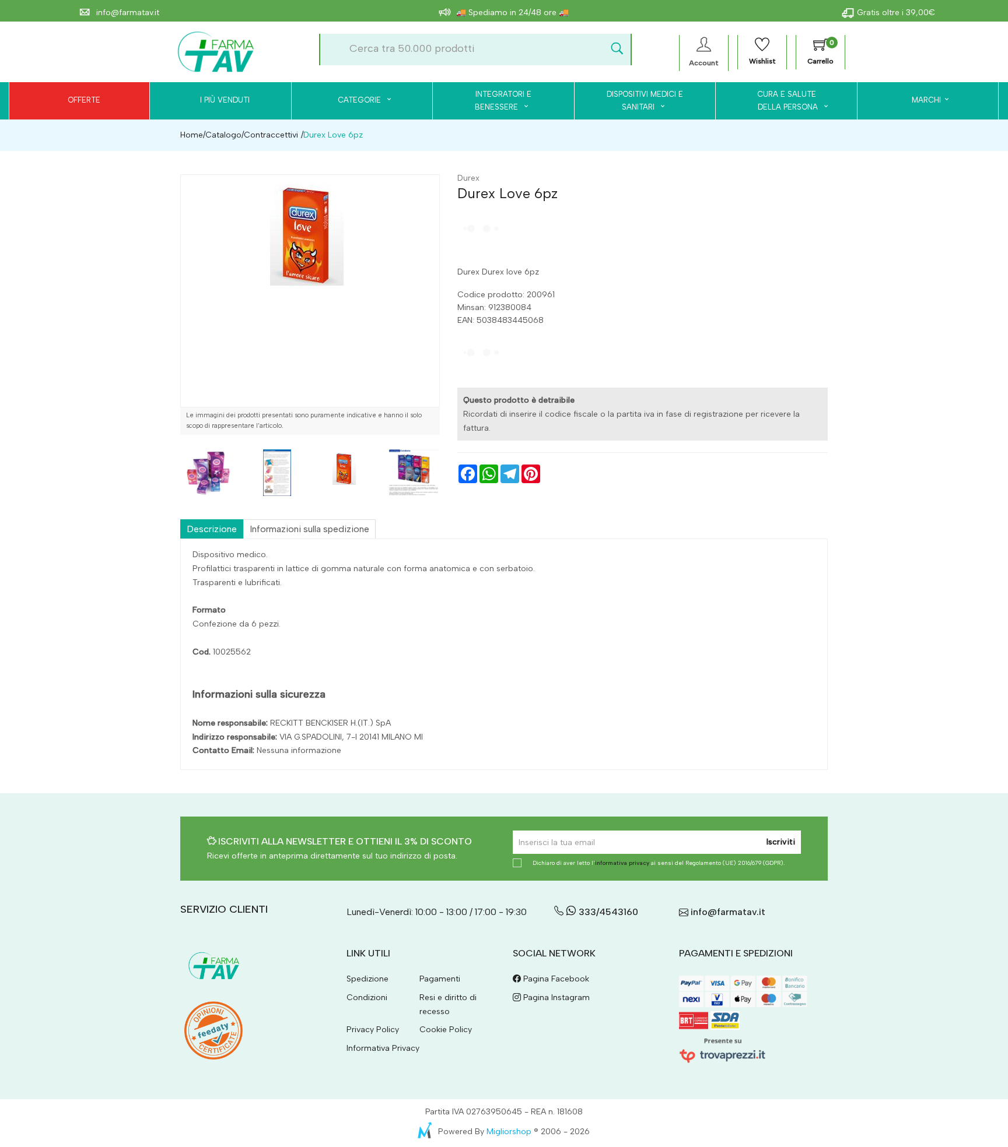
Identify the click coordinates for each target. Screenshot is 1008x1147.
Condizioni (366, 997)
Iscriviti (780, 842)
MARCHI (926, 100)
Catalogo (223, 135)
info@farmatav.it (126, 12)
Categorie (360, 100)
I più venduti (225, 100)
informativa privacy (622, 863)
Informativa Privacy (382, 1048)
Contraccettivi (271, 135)
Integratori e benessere (503, 100)
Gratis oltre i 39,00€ (896, 12)
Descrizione (212, 528)
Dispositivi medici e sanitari (645, 100)
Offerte (84, 100)
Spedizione (367, 979)
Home (191, 135)
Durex (468, 178)
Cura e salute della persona (780, 100)
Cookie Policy (445, 1030)
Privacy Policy (372, 1030)
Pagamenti (439, 979)
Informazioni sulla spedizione (309, 528)
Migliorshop (509, 1132)
